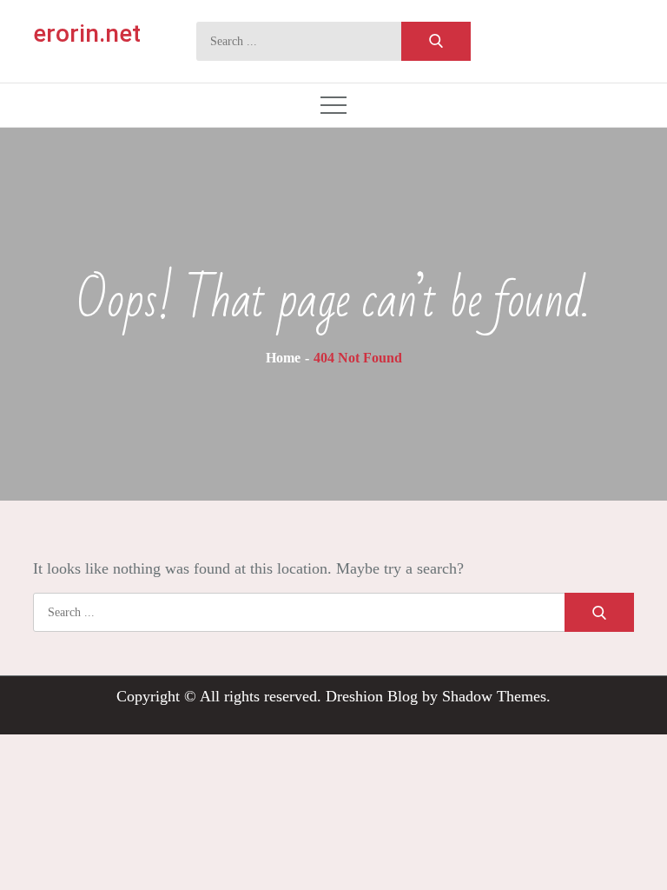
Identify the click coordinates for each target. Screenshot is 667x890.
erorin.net (87, 33)
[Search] (436, 41)
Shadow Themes (494, 696)
